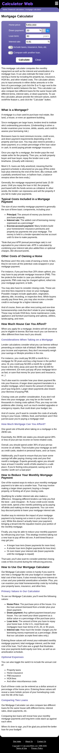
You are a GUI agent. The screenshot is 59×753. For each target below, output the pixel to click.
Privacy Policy (37, 748)
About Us (29, 741)
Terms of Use (21, 748)
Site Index (17, 741)
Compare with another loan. (26, 52)
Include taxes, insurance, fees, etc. (30, 47)
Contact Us (41, 741)
